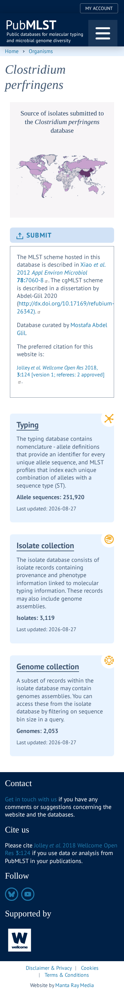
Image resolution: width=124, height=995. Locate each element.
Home (12, 51)
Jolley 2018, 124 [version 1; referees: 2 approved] (60, 371)
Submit (39, 235)
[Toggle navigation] (102, 33)
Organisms (41, 51)
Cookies (90, 967)
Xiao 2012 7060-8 (61, 272)
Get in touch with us (31, 799)
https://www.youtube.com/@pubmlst (27, 894)
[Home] (32, 25)
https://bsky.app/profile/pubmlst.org (11, 894)
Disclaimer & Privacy (49, 967)
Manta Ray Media (74, 985)
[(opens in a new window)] (20, 939)
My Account (99, 8)
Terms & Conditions (67, 974)
